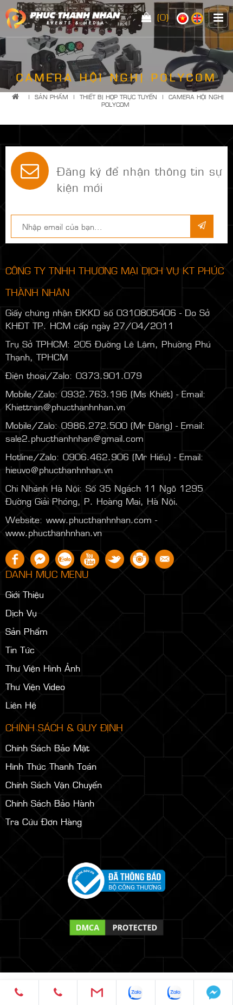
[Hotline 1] (19, 992)
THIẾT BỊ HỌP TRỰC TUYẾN (118, 97)
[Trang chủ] (17, 97)
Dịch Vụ (21, 613)
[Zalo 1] (136, 992)
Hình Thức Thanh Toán (50, 766)
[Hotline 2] (58, 992)
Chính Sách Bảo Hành (49, 803)
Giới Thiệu (24, 594)
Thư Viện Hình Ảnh (42, 668)
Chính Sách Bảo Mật (47, 747)
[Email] (96, 992)
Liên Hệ (20, 705)
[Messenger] (213, 992)
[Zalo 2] (175, 992)
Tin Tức (20, 649)
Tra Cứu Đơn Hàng (43, 821)
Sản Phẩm (51, 97)
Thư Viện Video (35, 686)
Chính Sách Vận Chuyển (53, 784)
